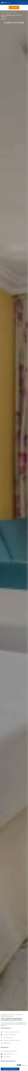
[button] (10, 1069)
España (15, 12)
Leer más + (3, 1025)
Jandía (2, 12)
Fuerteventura (9, 12)
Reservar (14, 7)
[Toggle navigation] (26, 2)
